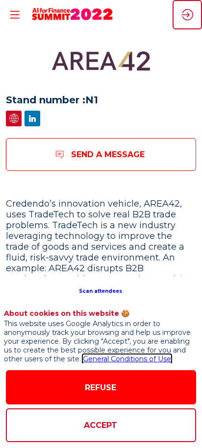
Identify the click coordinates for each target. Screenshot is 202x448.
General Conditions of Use (127, 358)
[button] (101, 290)
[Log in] (187, 14)
